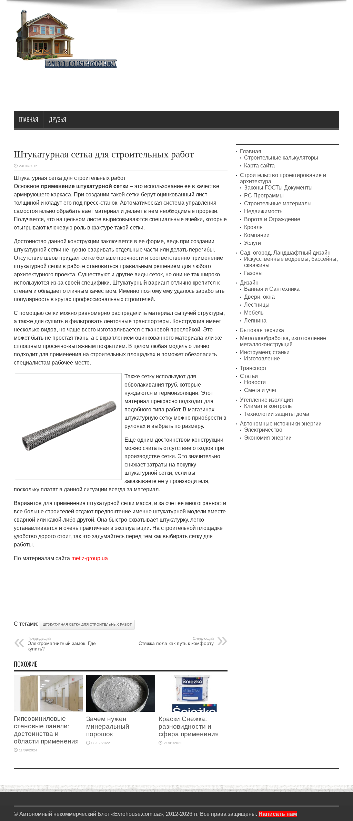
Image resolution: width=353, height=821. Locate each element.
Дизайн (249, 283)
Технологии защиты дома (276, 414)
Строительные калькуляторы (281, 158)
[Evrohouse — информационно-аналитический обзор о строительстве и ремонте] (65, 63)
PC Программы (264, 195)
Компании (257, 235)
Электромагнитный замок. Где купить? (62, 643)
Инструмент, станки (265, 352)
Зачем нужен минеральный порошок (107, 726)
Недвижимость (263, 211)
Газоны (253, 273)
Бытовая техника (262, 330)
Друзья (57, 119)
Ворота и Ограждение (272, 219)
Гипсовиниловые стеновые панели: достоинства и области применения (46, 730)
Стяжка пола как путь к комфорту (176, 641)
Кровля (253, 227)
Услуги (252, 243)
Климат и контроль (268, 406)
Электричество (263, 430)
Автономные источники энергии (281, 424)
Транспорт (253, 368)
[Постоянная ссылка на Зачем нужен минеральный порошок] (120, 710)
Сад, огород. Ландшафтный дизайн (285, 253)
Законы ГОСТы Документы (278, 188)
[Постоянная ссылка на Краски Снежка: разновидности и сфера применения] (193, 710)
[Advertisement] (213, 86)
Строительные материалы (278, 203)
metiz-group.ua (89, 558)
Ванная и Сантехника (272, 289)
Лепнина (255, 321)
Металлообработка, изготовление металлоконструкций (283, 341)
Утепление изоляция (266, 400)
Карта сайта (259, 165)
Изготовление (262, 358)
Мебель (253, 313)
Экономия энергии (268, 438)
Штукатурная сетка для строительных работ (87, 624)
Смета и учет (260, 390)
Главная (28, 119)
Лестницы (257, 305)
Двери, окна (259, 297)
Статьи (249, 376)
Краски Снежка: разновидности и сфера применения (189, 726)
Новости (255, 382)
